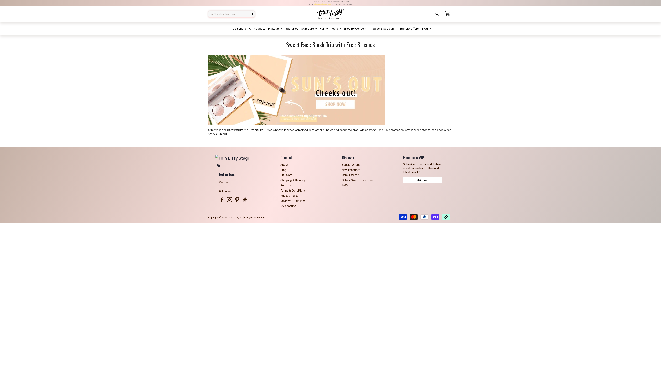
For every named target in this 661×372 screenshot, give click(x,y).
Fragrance (291, 28)
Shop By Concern (355, 28)
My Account (288, 206)
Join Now (422, 180)
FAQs (345, 185)
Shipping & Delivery (293, 180)
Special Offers (351, 164)
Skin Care (308, 28)
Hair (323, 28)
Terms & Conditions (293, 190)
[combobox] (231, 14)
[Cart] (449, 14)
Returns (285, 185)
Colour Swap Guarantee (357, 180)
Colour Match (350, 175)
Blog (425, 28)
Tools (335, 28)
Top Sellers (238, 28)
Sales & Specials (383, 28)
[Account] (438, 14)
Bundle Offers (409, 28)
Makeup (274, 28)
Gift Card (286, 175)
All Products (257, 28)
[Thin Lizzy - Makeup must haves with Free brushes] (330, 90)
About (284, 164)
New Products (351, 170)
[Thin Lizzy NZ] (330, 14)
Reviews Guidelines (292, 201)
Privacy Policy (289, 195)
